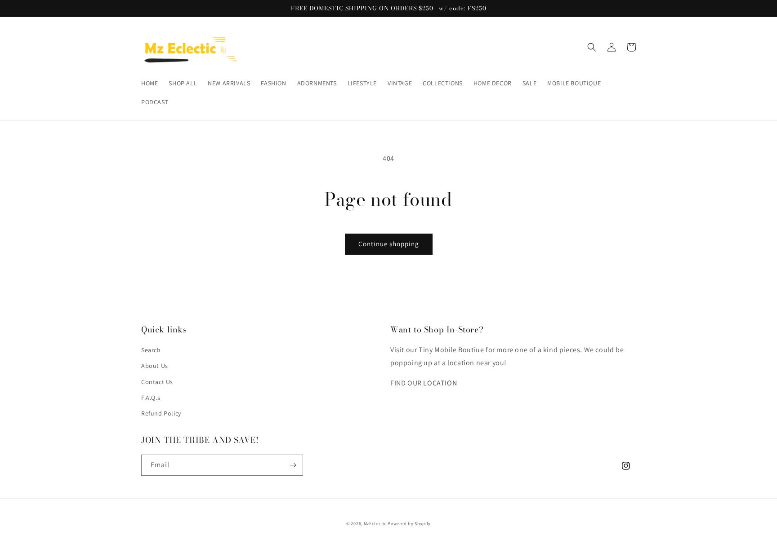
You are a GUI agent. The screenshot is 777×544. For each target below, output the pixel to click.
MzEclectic (375, 523)
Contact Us (157, 382)
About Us (154, 366)
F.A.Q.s (150, 398)
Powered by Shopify (409, 523)
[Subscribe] (293, 465)
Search (151, 350)
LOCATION (440, 383)
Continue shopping (388, 243)
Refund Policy (161, 413)
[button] (592, 47)
